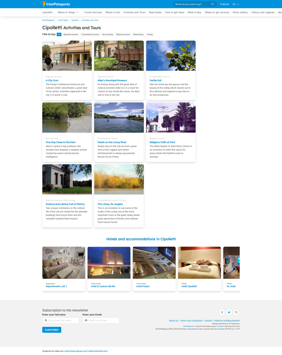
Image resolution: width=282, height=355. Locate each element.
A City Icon (52, 80)
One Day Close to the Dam (61, 142)
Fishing (150, 34)
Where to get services (217, 12)
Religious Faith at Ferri (162, 142)
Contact (208, 320)
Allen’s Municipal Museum (112, 80)
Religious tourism (123, 34)
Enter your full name (54, 314)
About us (173, 320)
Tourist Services (93, 12)
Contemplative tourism (90, 34)
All (59, 34)
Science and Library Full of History (65, 204)
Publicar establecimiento (227, 320)
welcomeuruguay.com (75, 351)
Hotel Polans (143, 286)
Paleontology (138, 34)
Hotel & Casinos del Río (103, 286)
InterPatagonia (188, 326)
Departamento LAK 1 (56, 286)
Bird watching (108, 34)
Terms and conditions (191, 320)
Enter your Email (92, 314)
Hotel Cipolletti (189, 286)
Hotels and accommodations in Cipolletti (141, 239)
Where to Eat (112, 12)
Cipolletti (47, 12)
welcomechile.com (98, 351)
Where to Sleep (66, 12)
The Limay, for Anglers (110, 204)
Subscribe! (52, 329)
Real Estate (155, 12)
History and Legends (263, 12)
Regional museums (71, 34)
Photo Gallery (240, 12)
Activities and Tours (135, 12)
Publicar (224, 4)
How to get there (174, 12)
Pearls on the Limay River (112, 142)
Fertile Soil (155, 80)
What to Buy (194, 12)
